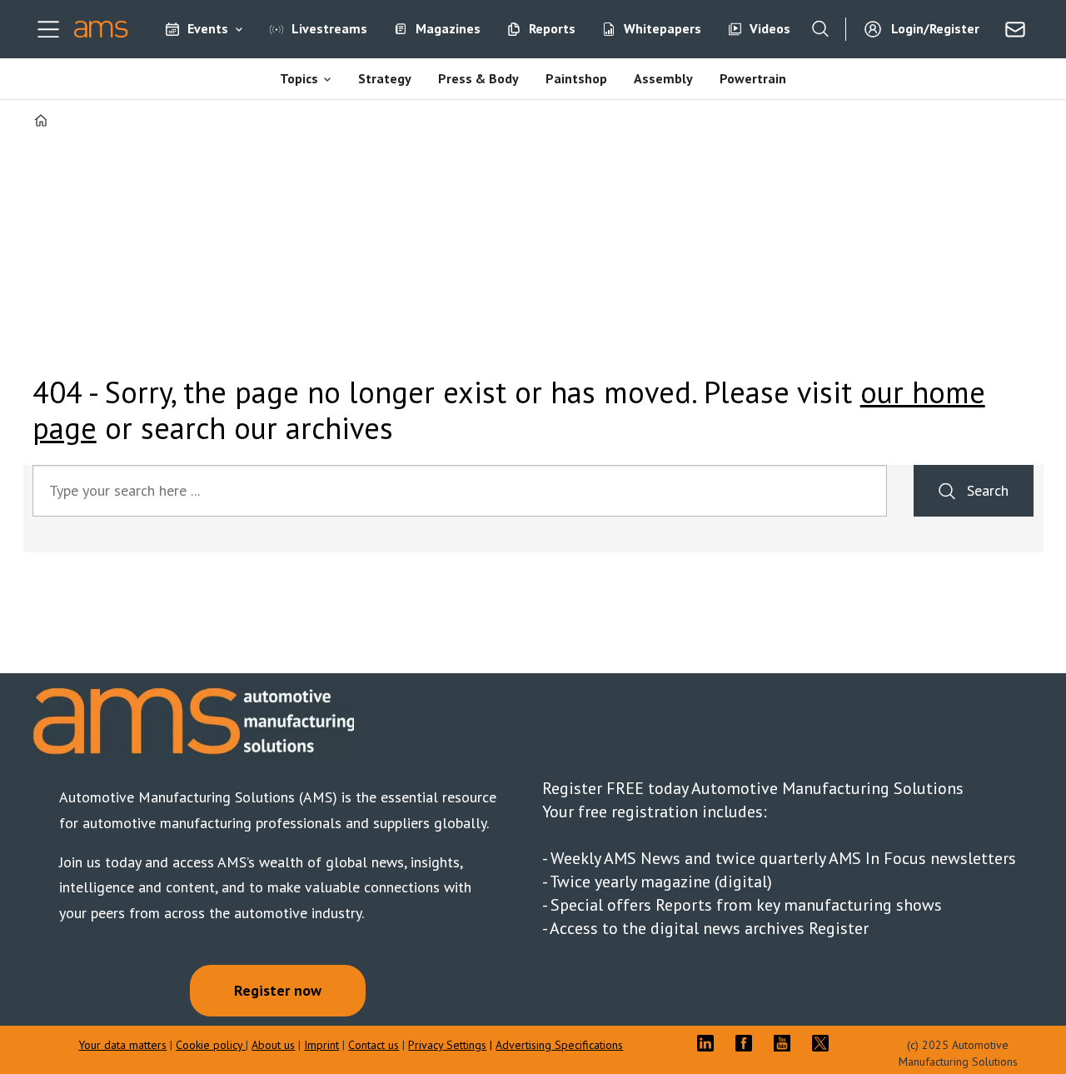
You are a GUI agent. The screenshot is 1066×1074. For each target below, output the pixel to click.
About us (273, 1044)
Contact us (373, 1044)
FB (747, 1043)
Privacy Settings (447, 1044)
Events (207, 28)
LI (709, 1043)
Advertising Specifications (559, 1044)
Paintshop (576, 78)
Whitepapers (662, 28)
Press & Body (478, 78)
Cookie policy (211, 1044)
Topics (299, 78)
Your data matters (122, 1044)
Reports (552, 28)
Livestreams (329, 28)
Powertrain (753, 78)
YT (786, 1043)
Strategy (384, 78)
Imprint (321, 1044)
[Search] (820, 29)
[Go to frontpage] (101, 29)
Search (988, 490)
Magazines (448, 28)
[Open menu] (48, 29)
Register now (277, 990)
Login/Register (935, 28)
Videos (770, 28)
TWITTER (824, 1043)
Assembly (663, 78)
